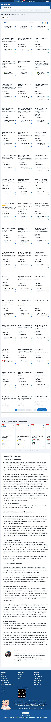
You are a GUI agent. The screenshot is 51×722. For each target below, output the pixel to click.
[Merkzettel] (46, 4)
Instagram (3, 689)
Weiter (41, 409)
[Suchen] (49, 7)
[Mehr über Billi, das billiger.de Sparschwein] (6, 705)
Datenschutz (6, 717)
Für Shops (36, 674)
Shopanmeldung (38, 676)
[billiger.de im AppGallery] (25, 696)
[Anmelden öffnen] (49, 4)
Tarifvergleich (29, 1)
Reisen (34, 1)
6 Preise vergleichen (8, 447)
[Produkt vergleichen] (15, 29)
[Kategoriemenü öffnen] (2, 4)
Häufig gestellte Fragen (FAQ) (7, 684)
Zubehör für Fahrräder (32, 10)
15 (34, 409)
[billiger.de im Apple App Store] (25, 690)
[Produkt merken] (15, 27)
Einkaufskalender (5, 682)
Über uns (20, 674)
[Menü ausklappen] (14, 11)
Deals (22, 1)
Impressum (23, 717)
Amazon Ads (37, 682)
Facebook (3, 691)
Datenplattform (4, 678)
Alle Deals (3, 674)
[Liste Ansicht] (43, 23)
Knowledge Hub (37, 684)
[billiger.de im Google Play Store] (25, 693)
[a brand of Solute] (46, 1)
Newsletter (3, 693)
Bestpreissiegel (4, 680)
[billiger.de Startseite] (7, 4)
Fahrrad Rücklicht (5, 17)
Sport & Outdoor (10, 10)
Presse (19, 678)
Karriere (19, 676)
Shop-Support (37, 678)
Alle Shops (3, 676)
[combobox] (25, 7)
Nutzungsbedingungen (30, 717)
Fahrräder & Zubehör (20, 10)
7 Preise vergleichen (23, 447)
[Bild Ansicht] (48, 23)
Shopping (17, 1)
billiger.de (4, 10)
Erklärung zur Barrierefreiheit (41, 717)
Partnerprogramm (38, 680)
